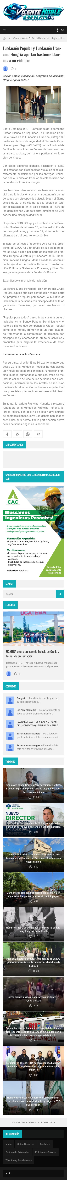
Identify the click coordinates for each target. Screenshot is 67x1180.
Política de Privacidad (17, 1152)
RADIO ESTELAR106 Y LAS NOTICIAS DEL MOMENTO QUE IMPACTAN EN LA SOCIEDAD (37, 725)
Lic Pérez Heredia (26, 710)
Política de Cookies (45, 1152)
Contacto (45, 1144)
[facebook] (7, 434)
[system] (57, 30)
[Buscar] (62, 30)
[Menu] (4, 30)
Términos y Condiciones (18, 1160)
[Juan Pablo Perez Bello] (5, 68)
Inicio (8, 1144)
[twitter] (17, 434)
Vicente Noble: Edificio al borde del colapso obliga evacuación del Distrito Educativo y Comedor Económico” (38, 37)
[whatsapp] (27, 434)
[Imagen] (33, 628)
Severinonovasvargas (28, 733)
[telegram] (38, 434)
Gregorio (21, 698)
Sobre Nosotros (25, 1144)
